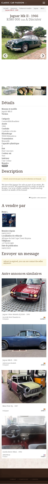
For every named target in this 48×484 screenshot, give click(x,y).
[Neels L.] (24, 220)
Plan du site (23, 479)
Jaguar (36, 8)
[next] (42, 55)
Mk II (42, 8)
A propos (35, 479)
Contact (13, 479)
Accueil (5, 8)
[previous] (5, 55)
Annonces (13, 8)
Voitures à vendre (25, 8)
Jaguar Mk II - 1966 (11, 10)
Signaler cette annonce (38, 198)
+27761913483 (8, 243)
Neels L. (5, 212)
